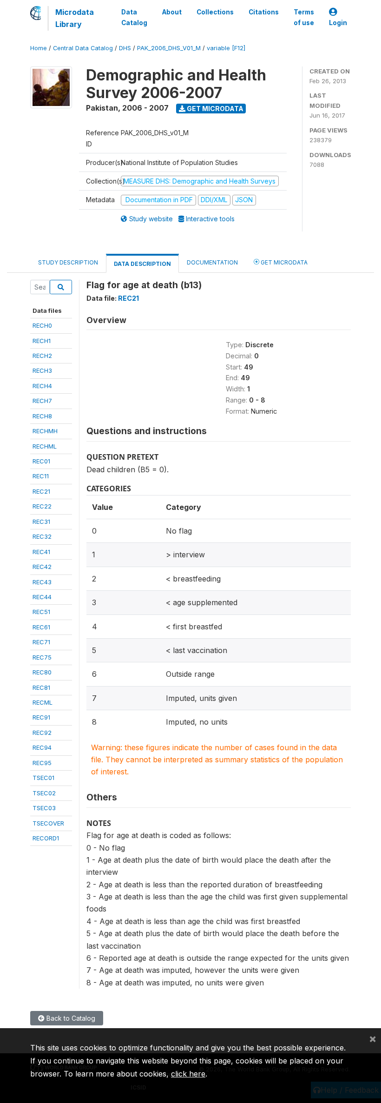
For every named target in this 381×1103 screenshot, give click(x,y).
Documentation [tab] (212, 262)
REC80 (42, 672)
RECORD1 (46, 838)
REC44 (42, 597)
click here (188, 1073)
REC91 (41, 717)
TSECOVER (48, 823)
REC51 (41, 611)
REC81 (41, 687)
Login (338, 22)
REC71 (41, 642)
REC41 (41, 551)
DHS (125, 48)
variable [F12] (226, 48)
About (172, 12)
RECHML (45, 446)
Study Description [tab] (68, 262)
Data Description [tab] (142, 263)
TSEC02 (44, 793)
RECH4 (42, 386)
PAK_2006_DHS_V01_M (169, 48)
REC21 (41, 491)
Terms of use (304, 17)
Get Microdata (214, 108)
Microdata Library (74, 18)
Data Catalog (134, 17)
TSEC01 (43, 777)
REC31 (41, 521)
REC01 (41, 461)
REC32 (42, 536)
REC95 (42, 762)
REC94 (42, 747)
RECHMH (45, 431)
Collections (215, 12)
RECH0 (42, 325)
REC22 (42, 506)
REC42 (42, 566)
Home (38, 48)
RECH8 (42, 416)
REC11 (41, 476)
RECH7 (42, 400)
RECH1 (42, 340)
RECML (43, 702)
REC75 (42, 657)
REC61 (41, 627)
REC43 (42, 582)
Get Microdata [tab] (283, 262)
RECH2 (42, 355)
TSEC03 (44, 808)
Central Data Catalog (83, 48)
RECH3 (42, 370)
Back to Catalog (70, 1018)
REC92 (42, 732)
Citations (264, 12)
